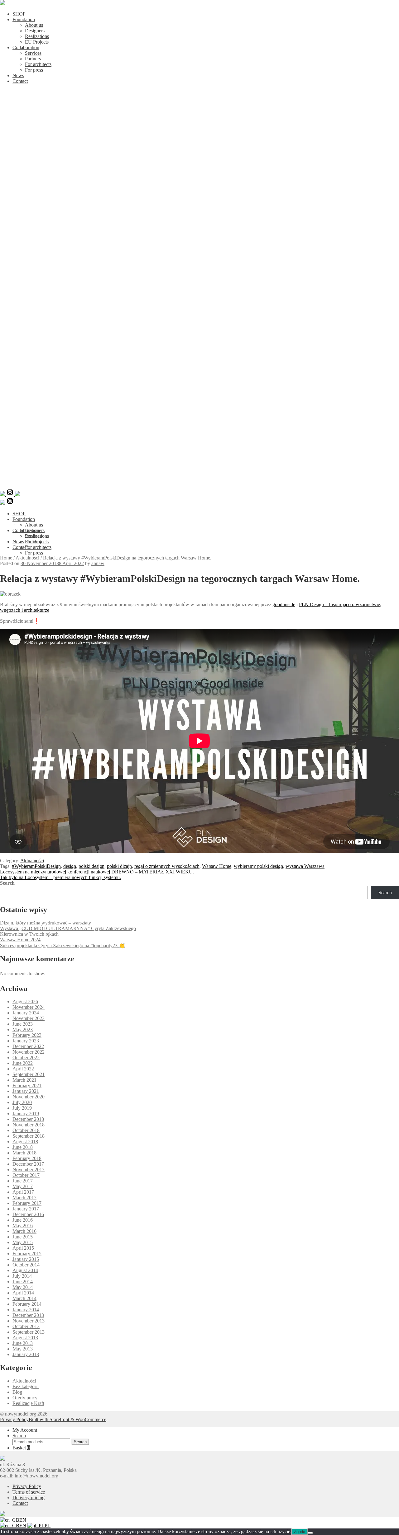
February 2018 (26, 1158)
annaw (97, 563)
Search (7, 883)
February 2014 (26, 1304)
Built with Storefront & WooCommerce (67, 1419)
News (18, 75)
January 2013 (25, 1354)
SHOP (19, 13)
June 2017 (22, 1180)
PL (47, 1525)
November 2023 (28, 1018)
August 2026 (25, 1001)
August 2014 (25, 1270)
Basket (21, 1447)
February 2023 (26, 1035)
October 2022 (26, 1057)
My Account (24, 1430)
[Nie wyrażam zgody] (310, 1533)
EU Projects (37, 41)
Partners (33, 58)
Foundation (23, 19)
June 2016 (22, 1220)
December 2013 (28, 1315)
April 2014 (23, 1292)
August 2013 (25, 1337)
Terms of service (28, 1492)
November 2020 (28, 1096)
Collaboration (25, 47)
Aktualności (27, 557)
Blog (17, 1392)
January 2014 (25, 1309)
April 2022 (23, 1068)
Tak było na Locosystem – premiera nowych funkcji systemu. (60, 877)
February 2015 (26, 1253)
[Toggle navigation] (199, 485)
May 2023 (22, 1029)
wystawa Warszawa (305, 866)
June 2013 (22, 1343)
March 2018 (24, 1152)
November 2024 (28, 1007)
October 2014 (26, 1264)
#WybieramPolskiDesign (36, 866)
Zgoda (299, 1531)
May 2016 (22, 1225)
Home (6, 557)
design (69, 866)
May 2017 (22, 1186)
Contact (20, 81)
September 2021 (28, 1074)
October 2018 (26, 1130)
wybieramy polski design (258, 866)
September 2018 (28, 1136)
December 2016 (28, 1214)
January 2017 (25, 1208)
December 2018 (28, 1119)
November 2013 (28, 1320)
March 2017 (24, 1197)
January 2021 (25, 1091)
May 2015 (22, 1242)
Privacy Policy (14, 1419)
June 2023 (22, 1024)
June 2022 (22, 1063)
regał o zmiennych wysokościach (167, 866)
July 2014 (22, 1276)
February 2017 (26, 1203)
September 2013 (28, 1332)
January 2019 (25, 1113)
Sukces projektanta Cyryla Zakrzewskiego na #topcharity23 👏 (62, 945)
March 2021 (24, 1080)
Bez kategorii (25, 1386)
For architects (38, 64)
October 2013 (26, 1326)
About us (34, 25)
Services (33, 53)
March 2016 (24, 1231)
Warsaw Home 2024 (20, 939)
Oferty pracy (24, 1397)
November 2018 (28, 1124)
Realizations (37, 36)
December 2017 (28, 1164)
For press (34, 70)
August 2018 (25, 1141)
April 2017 (23, 1192)
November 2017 (28, 1169)
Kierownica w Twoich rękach (29, 934)
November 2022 (28, 1052)
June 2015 (22, 1236)
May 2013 (22, 1348)
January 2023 (25, 1040)
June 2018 (22, 1147)
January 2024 (25, 1012)
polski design (91, 866)
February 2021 (26, 1085)
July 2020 (22, 1102)
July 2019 (22, 1108)
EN (22, 1520)
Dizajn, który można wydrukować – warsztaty (45, 922)
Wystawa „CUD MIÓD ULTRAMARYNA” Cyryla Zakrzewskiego (68, 928)
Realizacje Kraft (28, 1403)
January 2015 (25, 1259)
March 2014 (24, 1298)
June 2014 (22, 1281)
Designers (35, 30)
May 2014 (22, 1287)
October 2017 (26, 1175)
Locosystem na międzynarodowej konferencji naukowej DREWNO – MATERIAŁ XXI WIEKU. (97, 871)
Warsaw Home (216, 866)
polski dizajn (119, 866)
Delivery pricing (28, 1497)
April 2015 (23, 1248)
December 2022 (28, 1046)
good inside (283, 604)
